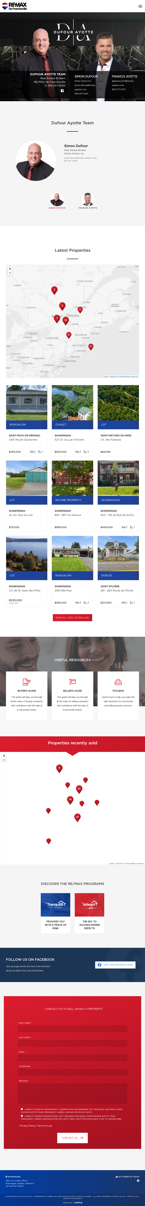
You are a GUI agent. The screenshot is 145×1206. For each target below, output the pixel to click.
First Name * (25, 1023)
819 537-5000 (56, 86)
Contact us (70, 1138)
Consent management (72, 1198)
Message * (24, 1081)
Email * (22, 1052)
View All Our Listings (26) (72, 618)
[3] (57, 323)
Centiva (77, 1202)
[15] (66, 325)
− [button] (10, 273)
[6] (59, 773)
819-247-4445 (81, 94)
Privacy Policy (27, 1126)
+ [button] (10, 269)
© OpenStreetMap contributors (127, 376)
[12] (79, 793)
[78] (70, 804)
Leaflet (105, 376)
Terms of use (44, 1126)
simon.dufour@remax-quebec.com (80, 158)
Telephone (24, 1066)
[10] (77, 822)
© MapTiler (113, 376)
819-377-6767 (119, 90)
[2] (62, 310)
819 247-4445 (70, 161)
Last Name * (25, 1037)
